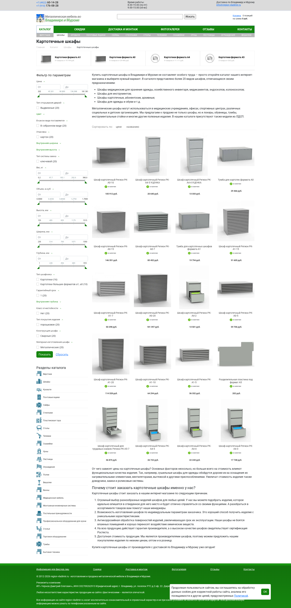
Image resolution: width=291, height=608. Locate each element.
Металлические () (51, 347)
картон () (46, 136)
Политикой (241, 595)
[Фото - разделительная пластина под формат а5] (236, 354)
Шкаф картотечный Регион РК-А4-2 (194, 314)
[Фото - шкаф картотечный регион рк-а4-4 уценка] (194, 154)
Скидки (79, 29)
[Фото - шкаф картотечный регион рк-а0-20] (152, 287)
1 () (43, 295)
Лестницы (209, 35)
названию (132, 126)
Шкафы (60, 35)
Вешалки (246, 35)
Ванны (46, 490)
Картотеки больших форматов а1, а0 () (63, 284)
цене (119, 126)
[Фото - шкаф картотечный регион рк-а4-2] (194, 287)
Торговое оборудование (54, 536)
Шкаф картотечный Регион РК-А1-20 (111, 381)
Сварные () (48, 335)
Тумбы (46, 544)
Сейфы (115, 35)
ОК (265, 591)
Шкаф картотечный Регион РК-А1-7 (111, 314)
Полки (46, 475)
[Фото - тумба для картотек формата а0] (236, 154)
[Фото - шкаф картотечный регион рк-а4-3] (236, 420)
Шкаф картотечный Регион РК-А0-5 (236, 314)
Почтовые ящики (95, 35)
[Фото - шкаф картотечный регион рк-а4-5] (152, 420)
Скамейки (178, 35)
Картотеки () (48, 279)
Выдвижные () (49, 107)
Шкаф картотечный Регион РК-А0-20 (152, 314)
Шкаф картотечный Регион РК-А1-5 (194, 381)
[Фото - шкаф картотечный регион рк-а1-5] (194, 354)
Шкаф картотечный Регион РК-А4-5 (152, 447)
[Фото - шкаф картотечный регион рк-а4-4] (194, 420)
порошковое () (49, 324)
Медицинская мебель (53, 498)
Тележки (162, 35)
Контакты (244, 29)
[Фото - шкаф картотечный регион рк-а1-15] (236, 220)
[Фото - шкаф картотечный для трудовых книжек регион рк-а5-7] (111, 420)
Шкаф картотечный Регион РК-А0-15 (111, 248)
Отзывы (208, 29)
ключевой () (48, 161)
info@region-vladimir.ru (228, 5)
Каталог (45, 29)
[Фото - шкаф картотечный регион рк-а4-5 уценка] (152, 154)
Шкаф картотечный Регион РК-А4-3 (236, 447)
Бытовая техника (51, 552)
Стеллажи (131, 35)
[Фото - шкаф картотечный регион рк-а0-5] (236, 287)
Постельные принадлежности (57, 513)
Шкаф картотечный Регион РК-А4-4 (194, 447)
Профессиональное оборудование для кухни (64, 521)
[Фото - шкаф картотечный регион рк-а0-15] (111, 220)
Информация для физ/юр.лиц (52, 569)
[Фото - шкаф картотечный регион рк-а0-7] (152, 220)
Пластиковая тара (52, 420)
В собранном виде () (53, 125)
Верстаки (45, 35)
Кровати (75, 35)
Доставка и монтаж (123, 29)
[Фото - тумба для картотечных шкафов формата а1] (194, 220)
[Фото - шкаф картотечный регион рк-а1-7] (111, 287)
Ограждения (228, 35)
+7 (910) (47, 5)
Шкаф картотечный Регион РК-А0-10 (111, 181)
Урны (194, 35)
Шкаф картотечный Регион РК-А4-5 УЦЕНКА (152, 181)
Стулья (46, 529)
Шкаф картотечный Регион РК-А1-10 (152, 381)
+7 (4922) (47, 2)
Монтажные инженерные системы (59, 506)
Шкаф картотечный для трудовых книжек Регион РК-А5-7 (110, 447)
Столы (147, 35)
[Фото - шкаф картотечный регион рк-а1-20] (111, 354)
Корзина (237, 15)
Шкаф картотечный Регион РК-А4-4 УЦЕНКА (194, 181)
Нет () (44, 313)
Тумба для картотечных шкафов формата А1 (194, 248)
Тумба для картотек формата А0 (236, 179)
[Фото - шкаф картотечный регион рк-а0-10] (111, 154)
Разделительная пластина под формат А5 (236, 381)
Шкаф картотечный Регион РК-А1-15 (236, 248)
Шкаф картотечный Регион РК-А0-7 (152, 248)
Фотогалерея (170, 29)
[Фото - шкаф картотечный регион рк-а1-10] (152, 354)
